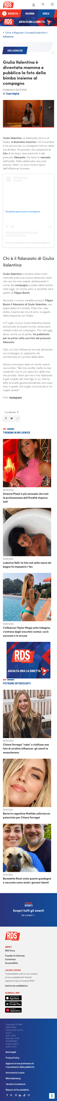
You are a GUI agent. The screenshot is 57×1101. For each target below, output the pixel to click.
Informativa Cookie (15, 1072)
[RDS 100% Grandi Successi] (8, 5)
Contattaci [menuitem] (10, 959)
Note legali (11, 1051)
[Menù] (52, 4)
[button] (5, 418)
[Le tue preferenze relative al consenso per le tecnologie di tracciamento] (52, 1096)
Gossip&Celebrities (36, 32)
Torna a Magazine (14, 32)
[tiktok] (24, 1095)
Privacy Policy (12, 1057)
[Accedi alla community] (33, 4)
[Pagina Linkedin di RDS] (20, 1095)
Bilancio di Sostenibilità (17, 1089)
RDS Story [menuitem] (10, 950)
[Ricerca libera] (43, 4)
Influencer (8, 36)
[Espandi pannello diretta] (19, 13)
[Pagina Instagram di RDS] (15, 1095)
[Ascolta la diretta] (4, 13)
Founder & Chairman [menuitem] (15, 955)
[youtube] (29, 1095)
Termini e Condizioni (15, 1084)
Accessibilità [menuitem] (11, 962)
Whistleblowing (13, 1078)
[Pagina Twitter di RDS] (11, 1095)
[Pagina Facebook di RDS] (7, 1095)
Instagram (15, 397)
